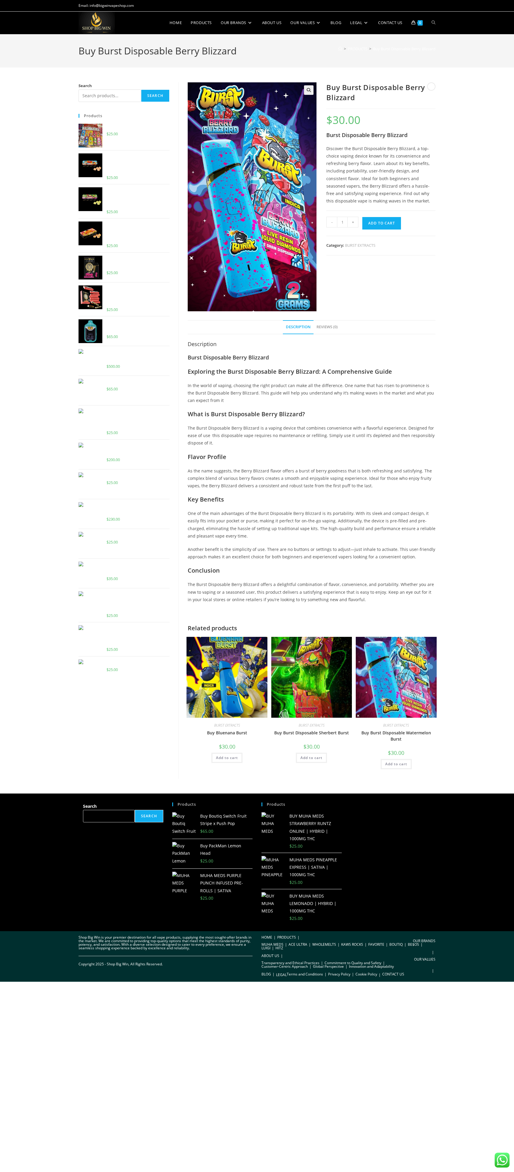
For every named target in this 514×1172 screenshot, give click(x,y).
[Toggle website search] (433, 23)
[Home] (340, 48)
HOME (266, 937)
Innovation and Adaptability (371, 966)
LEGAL (281, 974)
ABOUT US (270, 955)
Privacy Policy (339, 974)
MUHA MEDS (272, 944)
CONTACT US (393, 974)
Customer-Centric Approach (284, 966)
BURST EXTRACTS (360, 245)
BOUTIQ (396, 944)
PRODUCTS (286, 937)
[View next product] (431, 86)
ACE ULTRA (298, 944)
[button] (309, 90)
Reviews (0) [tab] (327, 326)
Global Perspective (328, 966)
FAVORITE (376, 944)
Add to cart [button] (227, 757)
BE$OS (413, 944)
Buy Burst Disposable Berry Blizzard (404, 48)
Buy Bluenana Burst (227, 733)
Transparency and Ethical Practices (290, 962)
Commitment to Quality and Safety (353, 962)
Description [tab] (298, 326)
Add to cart (381, 223)
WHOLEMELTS (324, 944)
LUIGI (265, 948)
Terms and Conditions (305, 974)
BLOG (266, 974)
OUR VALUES (424, 959)
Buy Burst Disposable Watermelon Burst (396, 736)
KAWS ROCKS (352, 944)
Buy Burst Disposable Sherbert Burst (311, 733)
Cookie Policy (366, 974)
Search (85, 85)
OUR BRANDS (424, 940)
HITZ (279, 948)
